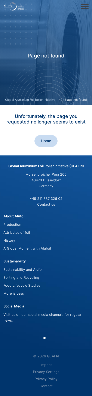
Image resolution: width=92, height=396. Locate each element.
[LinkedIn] (46, 337)
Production (12, 224)
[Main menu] (85, 6)
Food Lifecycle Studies (21, 285)
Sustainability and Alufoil (23, 269)
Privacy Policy (46, 379)
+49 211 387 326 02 (46, 198)
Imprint (46, 365)
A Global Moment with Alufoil (27, 248)
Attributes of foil (16, 232)
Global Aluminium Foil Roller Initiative (30, 99)
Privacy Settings (46, 372)
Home (46, 141)
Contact (46, 386)
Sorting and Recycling (21, 277)
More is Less (13, 293)
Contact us (46, 204)
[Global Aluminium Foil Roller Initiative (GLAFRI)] (14, 6)
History (9, 240)
